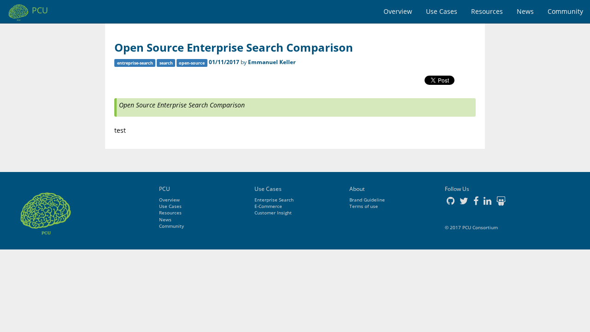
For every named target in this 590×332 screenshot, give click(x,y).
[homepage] (45, 210)
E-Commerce (268, 206)
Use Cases (441, 11)
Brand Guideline (367, 199)
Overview (398, 11)
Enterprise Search (274, 199)
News (525, 11)
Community (565, 11)
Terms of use (363, 206)
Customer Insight (273, 212)
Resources (487, 11)
